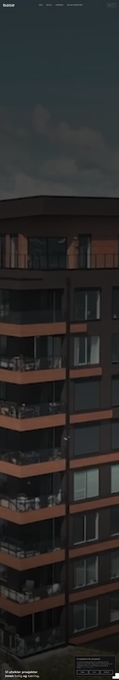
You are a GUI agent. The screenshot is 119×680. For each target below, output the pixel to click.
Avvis (94, 672)
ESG (41, 5)
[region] (94, 666)
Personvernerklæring (88, 667)
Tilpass (83, 672)
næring (33, 676)
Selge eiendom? (75, 5)
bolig (18, 676)
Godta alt (106, 672)
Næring (59, 5)
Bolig (49, 5)
